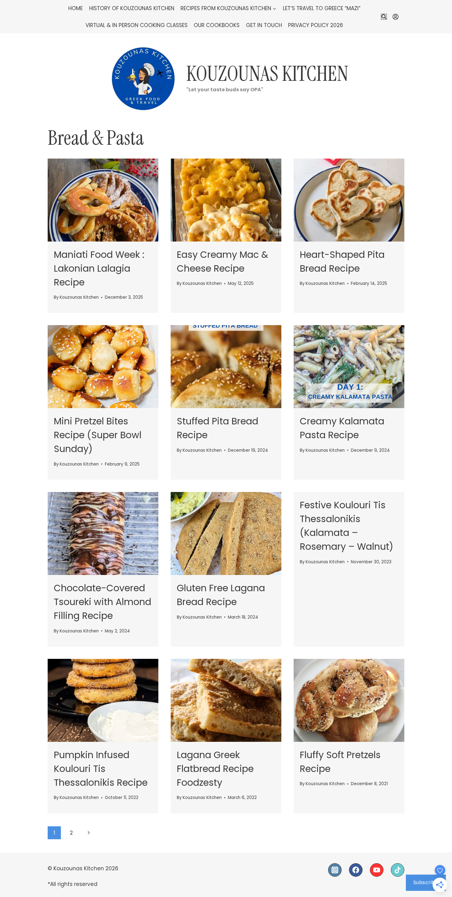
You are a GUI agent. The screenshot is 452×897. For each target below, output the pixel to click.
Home (75, 8)
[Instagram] (335, 870)
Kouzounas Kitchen (79, 297)
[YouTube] (376, 870)
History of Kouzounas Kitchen (131, 8)
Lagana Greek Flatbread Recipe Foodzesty (215, 768)
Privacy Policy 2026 (315, 25)
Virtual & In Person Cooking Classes (136, 25)
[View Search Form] (384, 17)
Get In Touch (264, 25)
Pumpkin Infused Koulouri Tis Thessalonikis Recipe (101, 768)
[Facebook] (356, 870)
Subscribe (426, 882)
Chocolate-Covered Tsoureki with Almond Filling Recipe (102, 601)
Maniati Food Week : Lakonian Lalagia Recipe (99, 268)
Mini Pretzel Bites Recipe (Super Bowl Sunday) (97, 435)
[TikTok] (397, 870)
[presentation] (103, 200)
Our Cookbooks (217, 25)
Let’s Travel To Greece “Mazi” (321, 8)
